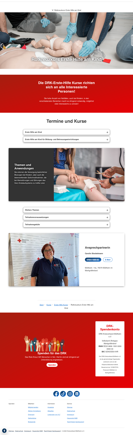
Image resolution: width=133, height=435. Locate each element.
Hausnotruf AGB (72, 418)
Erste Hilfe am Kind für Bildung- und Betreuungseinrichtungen (52, 139)
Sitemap (69, 407)
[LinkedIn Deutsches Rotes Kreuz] (77, 394)
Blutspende (31, 422)
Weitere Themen (32, 210)
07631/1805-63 (93, 259)
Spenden (98, 4)
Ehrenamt (31, 414)
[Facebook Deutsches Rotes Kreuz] (56, 394)
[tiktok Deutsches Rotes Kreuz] (63, 394)
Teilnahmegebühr (32, 224)
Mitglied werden (33, 407)
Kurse (75, 4)
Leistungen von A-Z (54, 414)
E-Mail (107, 259)
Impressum (70, 414)
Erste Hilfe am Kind (33, 132)
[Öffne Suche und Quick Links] (112, 3)
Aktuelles (51, 411)
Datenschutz (71, 411)
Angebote (68, 4)
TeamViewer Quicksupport (75, 422)
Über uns (106, 4)
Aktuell (81, 4)
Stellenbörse (89, 4)
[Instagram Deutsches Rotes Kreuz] (70, 394)
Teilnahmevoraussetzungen (37, 217)
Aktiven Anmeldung (34, 411)
